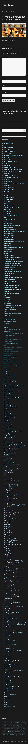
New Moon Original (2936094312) (13, 431)
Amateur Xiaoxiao (9, 153)
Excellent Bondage (9, 239)
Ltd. (5, 379)
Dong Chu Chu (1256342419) (11, 215)
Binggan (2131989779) (10, 175)
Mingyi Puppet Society (10, 405)
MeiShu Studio (8, 395)
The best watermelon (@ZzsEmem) (14, 569)
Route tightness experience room (13, 495)
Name (3, 78)
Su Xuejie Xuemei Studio (10, 555)
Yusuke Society (8, 684)
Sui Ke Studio (7, 557)
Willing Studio (8, 621)
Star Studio (7, 549)
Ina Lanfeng (7, 299)
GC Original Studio (9, 259)
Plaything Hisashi (9, 455)
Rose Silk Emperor (9, 491)
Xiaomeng (6, 637)
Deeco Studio (7, 211)
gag (21, 725)
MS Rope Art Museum (10, 415)
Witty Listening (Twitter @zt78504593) (15, 623)
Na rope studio (8, 423)
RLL (5, 475)
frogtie (16, 725)
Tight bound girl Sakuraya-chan (13, 581)
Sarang (6, 503)
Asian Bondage (9, 5)
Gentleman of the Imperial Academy (14, 261)
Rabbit (5, 467)
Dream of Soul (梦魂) (9, 219)
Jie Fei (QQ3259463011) (10, 309)
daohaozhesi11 (8, 209)
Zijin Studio (7, 698)
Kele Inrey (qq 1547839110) (11, 343)
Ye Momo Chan (8, 672)
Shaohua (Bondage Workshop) (12, 513)
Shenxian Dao (8, 517)
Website (4, 92)
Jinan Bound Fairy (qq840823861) (13, 313)
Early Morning (8, 223)
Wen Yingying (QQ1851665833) (12, 613)
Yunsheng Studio (8, 682)
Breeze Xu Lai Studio (9, 187)
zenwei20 (6, 690)
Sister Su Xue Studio (9, 533)
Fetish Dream (7, 245)
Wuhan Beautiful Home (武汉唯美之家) (14, 625)
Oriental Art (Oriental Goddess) (13, 447)
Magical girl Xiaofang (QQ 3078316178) (14, 385)
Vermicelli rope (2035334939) (12, 603)
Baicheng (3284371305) (10, 161)
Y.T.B (5, 662)
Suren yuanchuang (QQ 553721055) (13, 561)
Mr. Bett (6, 411)
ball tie (11, 722)
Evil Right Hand (8, 237)
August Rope (7, 157)
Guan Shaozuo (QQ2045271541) (12, 271)
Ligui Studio (7, 359)
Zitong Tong (7, 700)
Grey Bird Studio (8, 269)
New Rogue (7, 433)
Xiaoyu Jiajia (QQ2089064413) (12, 645)
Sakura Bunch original (10, 499)
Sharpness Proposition (10, 515)
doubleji (6, 217)
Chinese (22, 722)
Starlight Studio (8, 551)
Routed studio (8, 497)
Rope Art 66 (7, 477)
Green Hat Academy (9, 267)
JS (4, 325)
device (10, 725)
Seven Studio (7, 507)
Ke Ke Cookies (8, 341)
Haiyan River (7, 275)
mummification (19, 731)
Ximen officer (8, 647)
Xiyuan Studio (8, 655)
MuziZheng (7, 421)
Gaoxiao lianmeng (9, 255)
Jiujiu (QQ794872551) (9, 319)
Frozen (6, 253)
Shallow (6, 509)
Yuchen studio (8, 680)
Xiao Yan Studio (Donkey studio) (13, 631)
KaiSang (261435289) (9, 335)
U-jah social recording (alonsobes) (13, 595)
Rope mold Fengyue (9, 487)
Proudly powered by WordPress (18, 741)
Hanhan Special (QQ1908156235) (13, 277)
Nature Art (7, 429)
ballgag (5, 722)
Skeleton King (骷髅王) (10, 539)
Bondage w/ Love (8, 181)
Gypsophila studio (9, 273)
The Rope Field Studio (10, 571)
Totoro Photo (7, 587)
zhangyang (7, 692)
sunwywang (7, 559)
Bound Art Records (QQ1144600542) (14, 183)
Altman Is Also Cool (9, 151)
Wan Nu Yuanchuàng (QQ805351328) (14, 607)
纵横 (5, 708)
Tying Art (6, 593)
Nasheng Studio (8, 427)
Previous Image (5, 11)
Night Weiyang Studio (10, 437)
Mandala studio (8, 389)
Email (3, 85)
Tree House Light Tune (10, 589)
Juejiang (6, 327)
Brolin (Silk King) (9, 189)
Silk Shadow (7, 529)
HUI (5, 295)
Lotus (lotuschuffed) (9, 375)
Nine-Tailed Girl (8, 439)
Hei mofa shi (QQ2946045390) (12, 289)
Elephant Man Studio (10, 229)
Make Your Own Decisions (11, 387)
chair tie (16, 722)
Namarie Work (8, 425)
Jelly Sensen (7, 303)
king (5, 345)
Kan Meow (7, 337)
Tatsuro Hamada (8, 565)
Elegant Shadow (8, 227)
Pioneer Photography (10, 453)
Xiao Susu (6, 629)
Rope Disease (7, 483)
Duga (5, 221)
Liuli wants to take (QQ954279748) (13, 365)
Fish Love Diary (8, 251)
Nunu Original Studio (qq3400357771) (14, 445)
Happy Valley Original (10, 281)
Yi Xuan (6, 674)
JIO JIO (5, 317)
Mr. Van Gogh (7, 413)
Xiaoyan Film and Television (12, 641)
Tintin (5, 583)
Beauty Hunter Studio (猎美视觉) (13, 169)
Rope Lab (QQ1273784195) (11, 485)
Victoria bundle (8, 605)
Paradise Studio (8, 451)
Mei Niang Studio (8, 393)
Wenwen (6, 615)
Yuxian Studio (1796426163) (11, 686)
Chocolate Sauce (8, 199)
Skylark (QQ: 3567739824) (11, 541)
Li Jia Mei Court (8, 353)
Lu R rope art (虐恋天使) (10, 381)
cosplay (5, 725)
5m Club (6, 145)
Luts (5, 383)
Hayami (6, 283)
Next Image (13, 11)
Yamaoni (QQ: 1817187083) (11, 664)
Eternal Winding (8, 233)
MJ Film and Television (10, 407)
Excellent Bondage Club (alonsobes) (14, 241)
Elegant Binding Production (12, 225)
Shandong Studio (8, 511)
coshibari (6, 203)
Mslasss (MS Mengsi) (10, 417)
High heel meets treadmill (11, 293)
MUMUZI (6, 419)
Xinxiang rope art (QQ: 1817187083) (13, 651)
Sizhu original (8, 535)
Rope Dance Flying (9, 479)
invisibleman (7, 301)
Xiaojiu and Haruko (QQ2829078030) (14, 633)
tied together (21, 734)
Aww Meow (7, 159)
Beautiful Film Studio (10, 167)
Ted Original (7, 567)
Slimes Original (8, 543)
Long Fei (6, 371)
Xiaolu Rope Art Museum (11, 635)
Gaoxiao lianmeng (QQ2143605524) (13, 257)
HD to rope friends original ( (12, 285)
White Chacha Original (10, 619)
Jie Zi (5, 311)
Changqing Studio (9, 197)
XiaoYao (6, 643)
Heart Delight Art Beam (10, 287)
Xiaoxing (6, 639)
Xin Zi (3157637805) (9, 649)
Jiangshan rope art (9, 307)
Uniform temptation (9, 601)
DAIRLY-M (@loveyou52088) (11, 207)
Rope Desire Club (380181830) (12, 481)
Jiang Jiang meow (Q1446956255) (13, 305)
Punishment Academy (10, 463)
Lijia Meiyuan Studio (9, 361)
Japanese (10, 731)
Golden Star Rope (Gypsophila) (12, 265)
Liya (5, 367)
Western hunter (8, 617)
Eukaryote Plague (9, 235)
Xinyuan (6, 653)
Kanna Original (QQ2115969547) (12, 339)
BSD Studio (7, 191)
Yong (5, 678)
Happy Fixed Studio (9, 279)
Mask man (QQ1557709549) (11, 391)
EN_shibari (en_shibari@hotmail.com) (14, 231)
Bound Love (7, 185)
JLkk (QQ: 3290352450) (10, 321)
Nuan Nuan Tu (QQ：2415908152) (13, 443)
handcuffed (6, 728)
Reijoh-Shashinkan (9, 473)
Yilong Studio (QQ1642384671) (12, 676)
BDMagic (6, 163)
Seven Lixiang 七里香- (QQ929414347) (14, 505)
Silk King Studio (8, 527)
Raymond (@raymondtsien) (11, 469)
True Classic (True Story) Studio (13, 591)
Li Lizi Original (8, 355)
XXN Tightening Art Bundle (11, 660)
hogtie (4, 731)
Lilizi (5, 363)
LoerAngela (7, 369)
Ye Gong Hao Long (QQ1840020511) (13, 670)
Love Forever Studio (9, 377)
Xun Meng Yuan (8, 659)
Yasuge (6, 668)
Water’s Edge (7, 609)
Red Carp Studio (8, 471)
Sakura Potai (7, 501)
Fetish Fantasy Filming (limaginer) (14, 247)
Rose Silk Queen (8, 493)
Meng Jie (6, 401)
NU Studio (6, 441)
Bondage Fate (7, 179)
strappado (6, 734)
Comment (5, 57)
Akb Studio (7, 149)
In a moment (7, 297)
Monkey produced (9, 409)
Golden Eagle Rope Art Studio (12, 263)
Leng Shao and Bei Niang (11, 351)
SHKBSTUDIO (7, 525)
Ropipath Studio (8, 489)
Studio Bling (7, 553)
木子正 (5, 704)
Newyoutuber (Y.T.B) (9, 435)
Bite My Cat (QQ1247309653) (11, 177)
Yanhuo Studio (8, 666)
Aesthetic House (8, 147)
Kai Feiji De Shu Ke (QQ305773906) (13, 333)
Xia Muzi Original (9, 627)
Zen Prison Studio (9, 688)
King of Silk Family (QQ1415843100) (14, 347)
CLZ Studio (7, 201)
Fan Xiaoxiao (7, 243)
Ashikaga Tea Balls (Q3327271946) (13, 155)
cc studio (6, 195)
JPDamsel (6, 323)
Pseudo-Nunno (8, 461)
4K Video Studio (8, 143)
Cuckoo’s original (9, 205)
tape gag (12, 734)
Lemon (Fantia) (8, 349)
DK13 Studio (7, 213)
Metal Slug (7, 403)
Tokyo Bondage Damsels (11, 585)
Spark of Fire (7, 547)
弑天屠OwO (7, 702)
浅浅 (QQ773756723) (9, 706)
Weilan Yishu (7, 611)
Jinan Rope (7, 315)
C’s (4, 193)
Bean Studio (7, 165)
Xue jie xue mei (8, 657)
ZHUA (5, 696)
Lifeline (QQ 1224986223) (11, 357)
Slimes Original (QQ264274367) (12, 545)
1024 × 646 (13, 40)
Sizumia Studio (8, 537)
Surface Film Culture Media (11, 563)
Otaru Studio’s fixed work (11, 449)
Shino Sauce (7, 523)
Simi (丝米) (7, 531)
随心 (5, 710)
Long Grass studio (9, 373)
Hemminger (7, 291)
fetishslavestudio (9, 249)
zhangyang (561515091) (10, 694)
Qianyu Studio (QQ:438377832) (12, 465)
